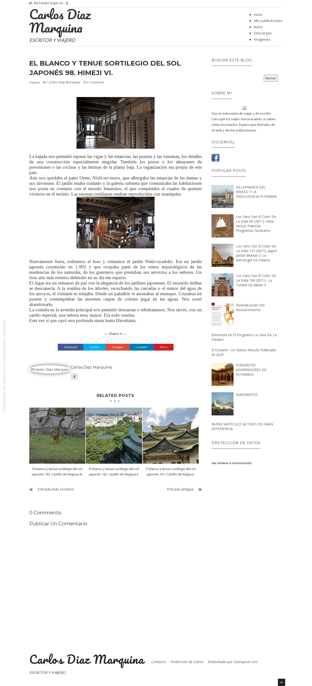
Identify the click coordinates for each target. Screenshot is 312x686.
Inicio (258, 14)
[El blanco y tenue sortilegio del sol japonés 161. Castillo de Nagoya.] (171, 436)
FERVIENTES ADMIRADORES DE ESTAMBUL (251, 370)
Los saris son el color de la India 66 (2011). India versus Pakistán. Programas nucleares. (256, 223)
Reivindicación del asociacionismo (250, 307)
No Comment (93, 82)
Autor (258, 26)
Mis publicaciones (268, 20)
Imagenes (262, 39)
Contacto (158, 661)
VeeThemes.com (4, 377)
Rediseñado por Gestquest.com (233, 661)
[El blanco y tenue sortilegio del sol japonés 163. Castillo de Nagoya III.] (57, 436)
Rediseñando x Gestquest (4, 340)
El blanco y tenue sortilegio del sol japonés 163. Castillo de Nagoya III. (57, 471)
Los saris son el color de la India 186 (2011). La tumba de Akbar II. (256, 280)
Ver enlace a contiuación (232, 463)
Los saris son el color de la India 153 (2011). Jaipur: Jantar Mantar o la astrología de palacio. (256, 253)
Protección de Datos (187, 661)
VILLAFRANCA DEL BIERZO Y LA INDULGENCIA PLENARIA (256, 192)
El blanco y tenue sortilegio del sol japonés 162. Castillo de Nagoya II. (114, 471)
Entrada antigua (180, 489)
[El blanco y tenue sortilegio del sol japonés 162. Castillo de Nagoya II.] (114, 436)
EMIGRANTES (247, 394)
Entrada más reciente (56, 489)
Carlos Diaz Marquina (60, 20)
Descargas (263, 32)
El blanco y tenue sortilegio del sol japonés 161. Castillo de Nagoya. (171, 471)
